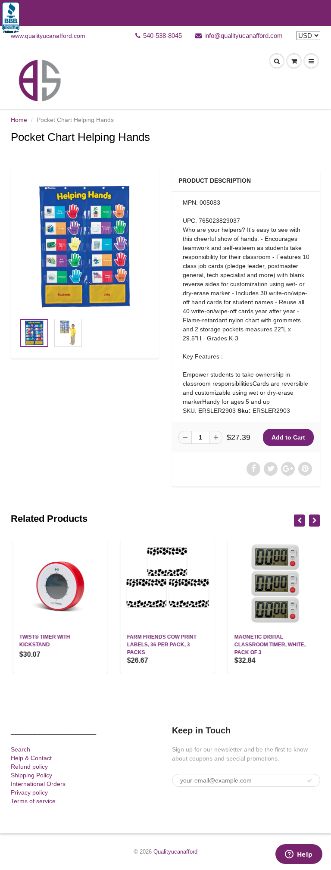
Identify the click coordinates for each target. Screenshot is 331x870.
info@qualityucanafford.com (243, 35)
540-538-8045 (162, 35)
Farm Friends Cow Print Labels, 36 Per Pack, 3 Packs (159, 644)
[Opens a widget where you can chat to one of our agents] (298, 855)
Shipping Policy (31, 775)
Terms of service (33, 801)
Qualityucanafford (175, 851)
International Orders (38, 783)
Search (20, 749)
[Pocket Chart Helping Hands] (85, 246)
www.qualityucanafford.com (48, 35)
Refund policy (29, 766)
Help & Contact (31, 758)
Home (19, 119)
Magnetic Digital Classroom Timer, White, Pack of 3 (267, 644)
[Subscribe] (309, 781)
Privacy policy (29, 792)
